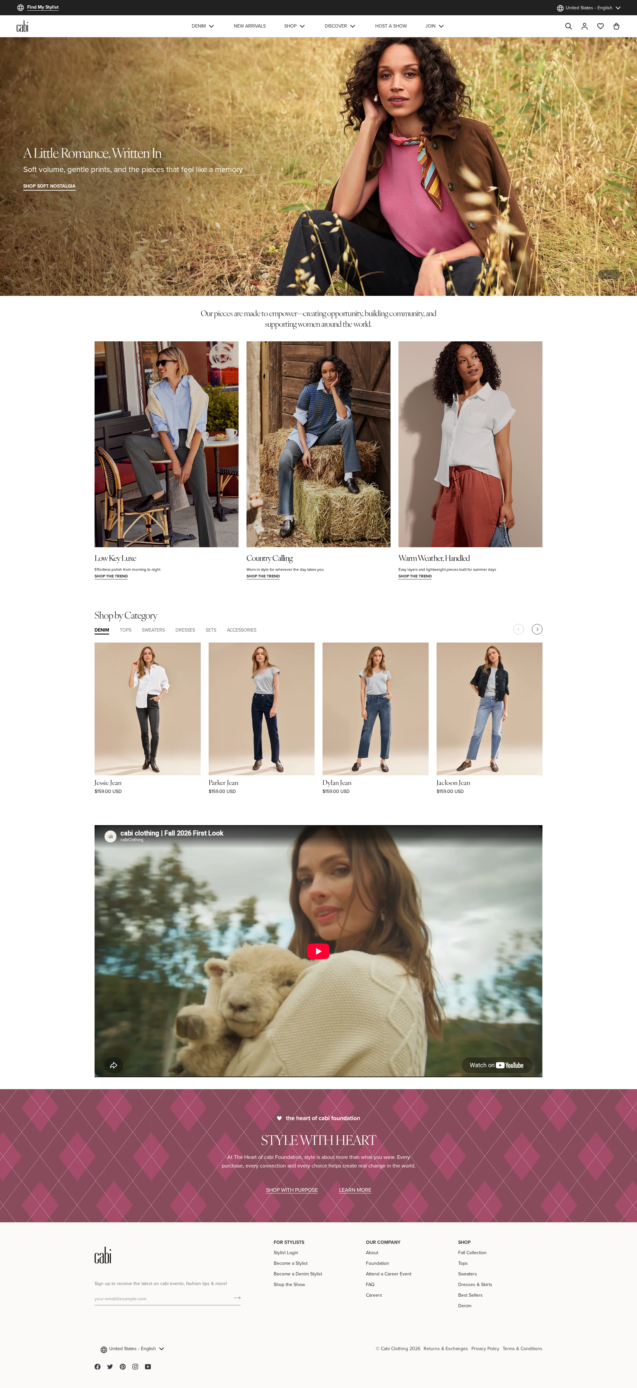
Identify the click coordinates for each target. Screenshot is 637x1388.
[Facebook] (98, 1367)
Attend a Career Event (388, 1273)
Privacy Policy (485, 1348)
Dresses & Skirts (475, 1284)
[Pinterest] (123, 1367)
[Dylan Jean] (375, 709)
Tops (463, 1263)
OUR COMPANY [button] (383, 1242)
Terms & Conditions (522, 1348)
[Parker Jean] (262, 709)
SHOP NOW (601, 186)
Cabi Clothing (394, 1348)
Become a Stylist (291, 1263)
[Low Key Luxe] (167, 444)
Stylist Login (286, 1252)
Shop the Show (289, 1284)
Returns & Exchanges (446, 1348)
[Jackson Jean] (490, 709)
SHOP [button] (464, 1242)
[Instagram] (135, 1367)
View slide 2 (612, 274)
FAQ (370, 1284)
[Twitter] (110, 1367)
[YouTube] (148, 1367)
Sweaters (467, 1273)
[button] (203, 26)
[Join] (235, 1297)
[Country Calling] (318, 444)
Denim (464, 1305)
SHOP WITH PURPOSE (292, 1189)
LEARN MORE (355, 1189)
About (372, 1252)
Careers (374, 1295)
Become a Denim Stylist (298, 1273)
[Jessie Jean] (148, 709)
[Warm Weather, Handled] (470, 444)
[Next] (537, 629)
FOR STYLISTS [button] (289, 1242)
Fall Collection (472, 1252)
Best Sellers (470, 1295)
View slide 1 (605, 274)
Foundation (377, 1263)
